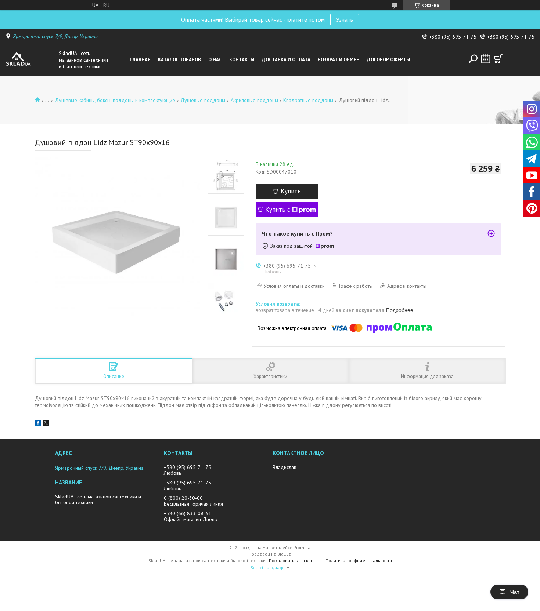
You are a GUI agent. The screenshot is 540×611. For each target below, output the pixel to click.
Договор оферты (388, 60)
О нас (215, 60)
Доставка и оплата (286, 60)
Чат (514, 592)
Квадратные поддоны (308, 100)
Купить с (277, 210)
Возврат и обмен (339, 60)
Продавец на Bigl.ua (270, 554)
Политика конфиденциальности (358, 560)
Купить (291, 191)
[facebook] (38, 424)
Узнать (344, 19)
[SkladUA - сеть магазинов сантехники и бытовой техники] (30, 60)
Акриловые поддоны (254, 100)
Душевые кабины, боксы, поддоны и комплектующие (115, 100)
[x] (46, 424)
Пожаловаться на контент (295, 560)
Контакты (242, 60)
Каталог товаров (179, 60)
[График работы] (485, 58)
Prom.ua (302, 547)
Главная (140, 60)
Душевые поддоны (202, 100)
